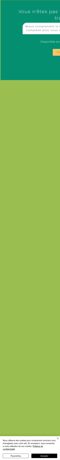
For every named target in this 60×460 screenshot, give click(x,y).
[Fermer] (56, 440)
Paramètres (16, 455)
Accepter (44, 455)
